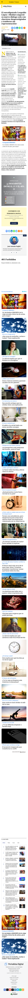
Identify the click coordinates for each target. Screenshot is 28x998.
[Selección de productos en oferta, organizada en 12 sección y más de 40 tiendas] (14, 178)
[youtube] (10, 990)
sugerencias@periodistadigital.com (14, 973)
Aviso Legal (14, 976)
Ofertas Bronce (9, 202)
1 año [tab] (18, 842)
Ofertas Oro (9, 199)
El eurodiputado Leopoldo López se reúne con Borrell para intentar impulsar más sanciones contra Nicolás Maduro (22, 69)
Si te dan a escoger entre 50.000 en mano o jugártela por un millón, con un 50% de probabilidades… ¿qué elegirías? (11, 907)
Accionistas (14, 983)
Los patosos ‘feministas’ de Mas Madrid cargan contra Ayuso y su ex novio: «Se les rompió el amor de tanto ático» (11, 873)
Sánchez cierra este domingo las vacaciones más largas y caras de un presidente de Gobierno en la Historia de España (11, 866)
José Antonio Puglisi (14, 246)
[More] (12, 30)
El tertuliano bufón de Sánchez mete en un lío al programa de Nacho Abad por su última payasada (11, 886)
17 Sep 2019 (3, 29)
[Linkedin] (17, 28)
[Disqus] (14, 774)
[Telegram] (22, 28)
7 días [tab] (8, 842)
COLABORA (14, 223)
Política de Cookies (14, 979)
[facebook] (5, 990)
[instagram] (15, 990)
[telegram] (18, 990)
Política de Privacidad (14, 977)
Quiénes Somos (14, 982)
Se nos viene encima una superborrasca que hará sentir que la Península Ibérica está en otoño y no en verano (11, 880)
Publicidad (14, 980)
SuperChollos (9, 197)
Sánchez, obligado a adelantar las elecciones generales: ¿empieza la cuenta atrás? (12, 859)
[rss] (23, 990)
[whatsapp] (20, 990)
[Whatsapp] (19, 28)
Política (7, 6)
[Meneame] (24, 28)
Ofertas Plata (9, 201)
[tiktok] (12, 990)
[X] (7, 990)
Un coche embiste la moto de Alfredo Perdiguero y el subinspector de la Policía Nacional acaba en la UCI (11, 848)
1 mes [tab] (13, 842)
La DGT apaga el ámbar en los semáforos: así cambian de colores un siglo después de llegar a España (11, 854)
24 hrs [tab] (4, 842)
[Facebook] (12, 28)
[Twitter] (15, 28)
